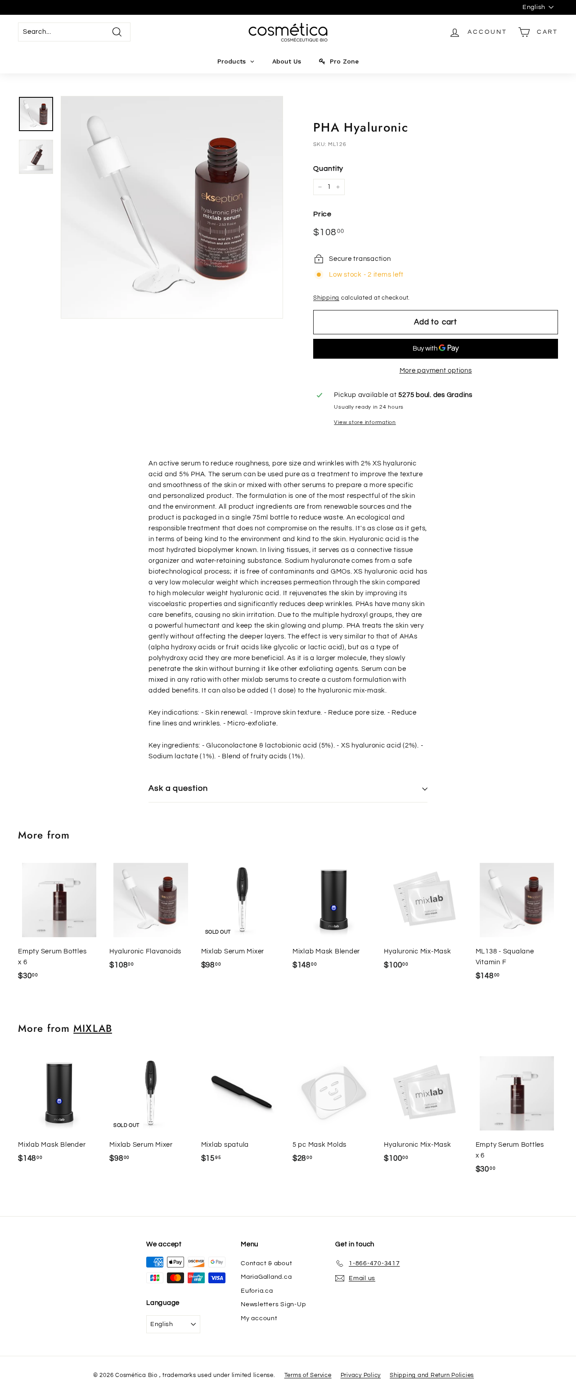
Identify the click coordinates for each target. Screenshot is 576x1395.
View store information (365, 422)
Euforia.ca (257, 1291)
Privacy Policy (361, 1375)
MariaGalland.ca (266, 1277)
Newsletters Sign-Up (273, 1304)
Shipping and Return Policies (432, 1375)
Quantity (328, 168)
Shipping (326, 298)
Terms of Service (308, 1375)
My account (259, 1318)
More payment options (436, 370)
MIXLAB (92, 1028)
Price (322, 214)
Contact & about (266, 1263)
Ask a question (178, 788)
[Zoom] (172, 207)
